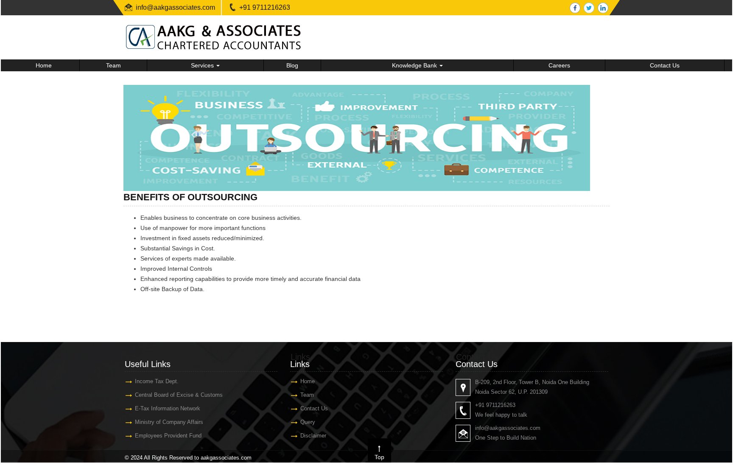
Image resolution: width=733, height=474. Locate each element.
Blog (292, 65)
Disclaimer (313, 435)
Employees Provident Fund (168, 435)
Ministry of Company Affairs (169, 422)
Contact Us (665, 65)
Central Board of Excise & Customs (179, 395)
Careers (559, 65)
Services (203, 65)
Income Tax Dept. (157, 381)
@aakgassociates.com (181, 7)
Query (307, 422)
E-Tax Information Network (167, 408)
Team (113, 65)
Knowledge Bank (415, 65)
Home (44, 65)
